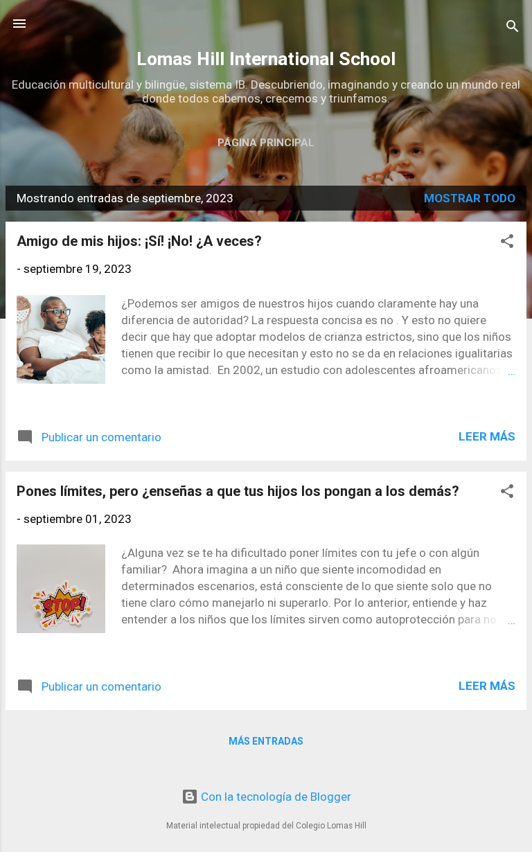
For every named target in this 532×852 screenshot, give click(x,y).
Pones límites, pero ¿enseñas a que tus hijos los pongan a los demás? (238, 491)
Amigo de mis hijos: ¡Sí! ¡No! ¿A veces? (139, 241)
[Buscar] (512, 28)
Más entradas (266, 741)
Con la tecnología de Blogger (274, 797)
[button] (507, 243)
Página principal (266, 142)
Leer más (487, 436)
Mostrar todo (469, 198)
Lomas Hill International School (266, 59)
